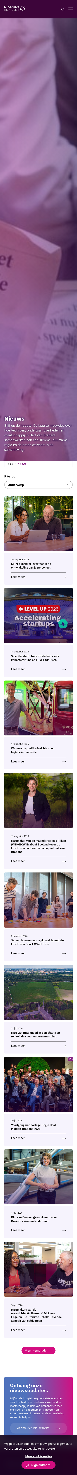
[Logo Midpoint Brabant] (14, 9)
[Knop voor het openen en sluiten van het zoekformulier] (63, 9)
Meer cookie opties (38, 1456)
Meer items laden (36, 1350)
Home (10, 463)
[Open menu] (70, 9)
